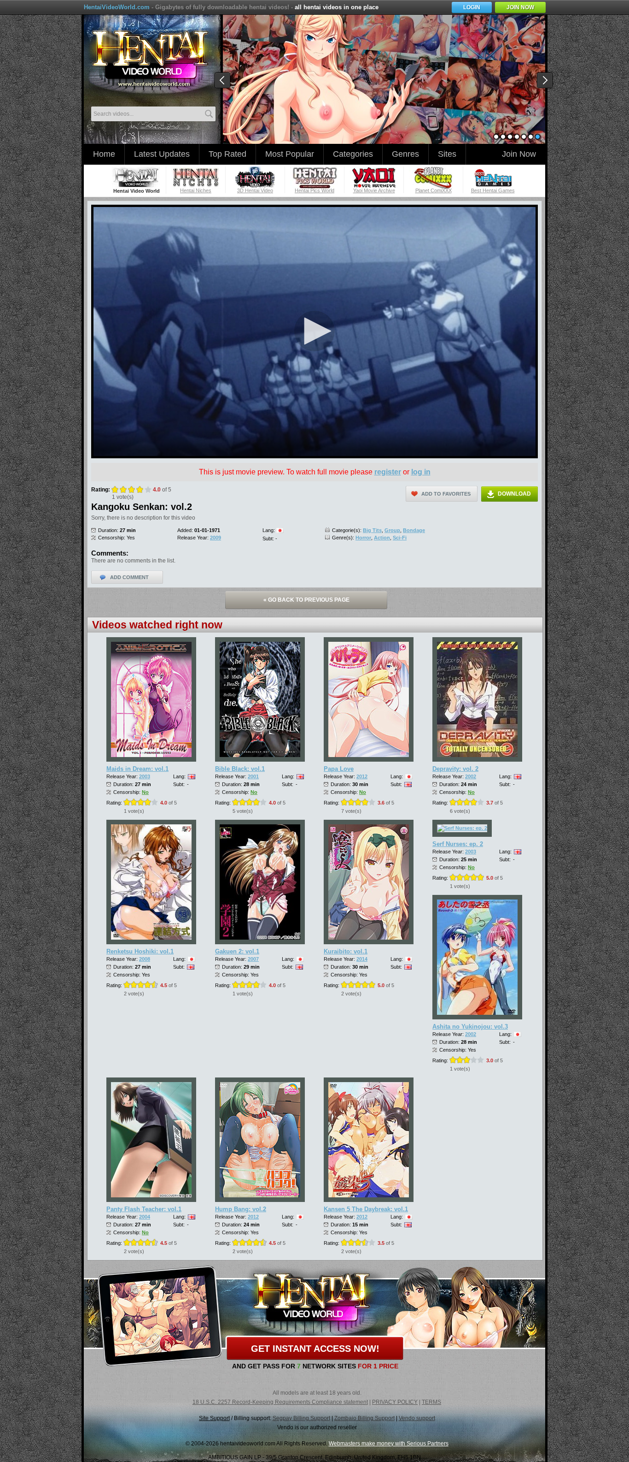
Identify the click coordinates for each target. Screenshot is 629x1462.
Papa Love (339, 768)
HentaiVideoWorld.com (117, 7)
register (387, 472)
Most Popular (289, 154)
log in (421, 472)
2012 (361, 776)
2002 (470, 776)
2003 (144, 776)
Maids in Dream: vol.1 (137, 768)
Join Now (519, 154)
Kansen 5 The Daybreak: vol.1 (366, 1209)
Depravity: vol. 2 (455, 768)
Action (382, 537)
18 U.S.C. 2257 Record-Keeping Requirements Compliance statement (280, 1402)
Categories (353, 154)
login (471, 7)
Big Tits (372, 530)
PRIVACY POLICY (395, 1402)
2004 (144, 1216)
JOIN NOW (520, 7)
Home (104, 154)
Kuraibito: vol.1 (345, 951)
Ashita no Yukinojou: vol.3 (470, 1026)
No (145, 792)
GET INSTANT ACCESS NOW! (315, 1349)
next (545, 81)
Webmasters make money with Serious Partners (388, 1443)
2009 (215, 537)
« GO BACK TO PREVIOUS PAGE (306, 600)
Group (392, 530)
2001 (253, 776)
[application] (314, 331)
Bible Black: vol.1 (240, 768)
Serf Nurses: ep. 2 (457, 844)
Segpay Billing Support (301, 1418)
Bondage (414, 530)
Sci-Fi (400, 537)
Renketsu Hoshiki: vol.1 (140, 951)
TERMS (431, 1402)
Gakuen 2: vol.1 (237, 951)
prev (223, 81)
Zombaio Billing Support (364, 1418)
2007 (253, 959)
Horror (363, 537)
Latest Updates (162, 154)
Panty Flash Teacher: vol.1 (143, 1209)
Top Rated (227, 154)
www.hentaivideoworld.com (150, 59)
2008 (144, 959)
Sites (447, 154)
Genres (405, 154)
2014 (361, 959)
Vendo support (417, 1418)
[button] (314, 331)
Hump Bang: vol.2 (240, 1209)
